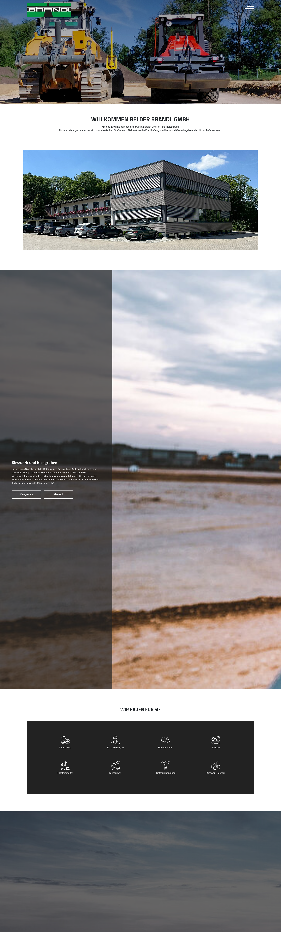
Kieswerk (58, 494)
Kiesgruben (26, 494)
